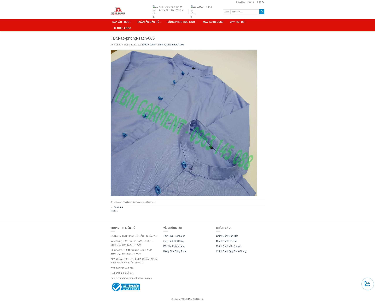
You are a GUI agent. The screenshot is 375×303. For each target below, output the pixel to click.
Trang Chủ (240, 2)
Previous (117, 207)
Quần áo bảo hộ (148, 22)
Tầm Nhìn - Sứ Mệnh (174, 236)
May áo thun (120, 22)
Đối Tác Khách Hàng (174, 246)
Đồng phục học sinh (181, 22)
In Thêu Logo (122, 28)
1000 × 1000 (148, 44)
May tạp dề (237, 22)
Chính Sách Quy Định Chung (231, 251)
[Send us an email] (260, 2)
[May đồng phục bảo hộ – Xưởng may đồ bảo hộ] (124, 11)
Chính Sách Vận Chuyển (229, 246)
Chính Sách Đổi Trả (226, 241)
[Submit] (261, 11)
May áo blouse (213, 22)
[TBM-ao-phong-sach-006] (184, 123)
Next (114, 211)
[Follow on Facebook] (257, 2)
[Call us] (263, 2)
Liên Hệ (251, 2)
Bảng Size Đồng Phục (174, 251)
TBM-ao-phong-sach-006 (171, 44)
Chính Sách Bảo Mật (227, 236)
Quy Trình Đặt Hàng (173, 241)
